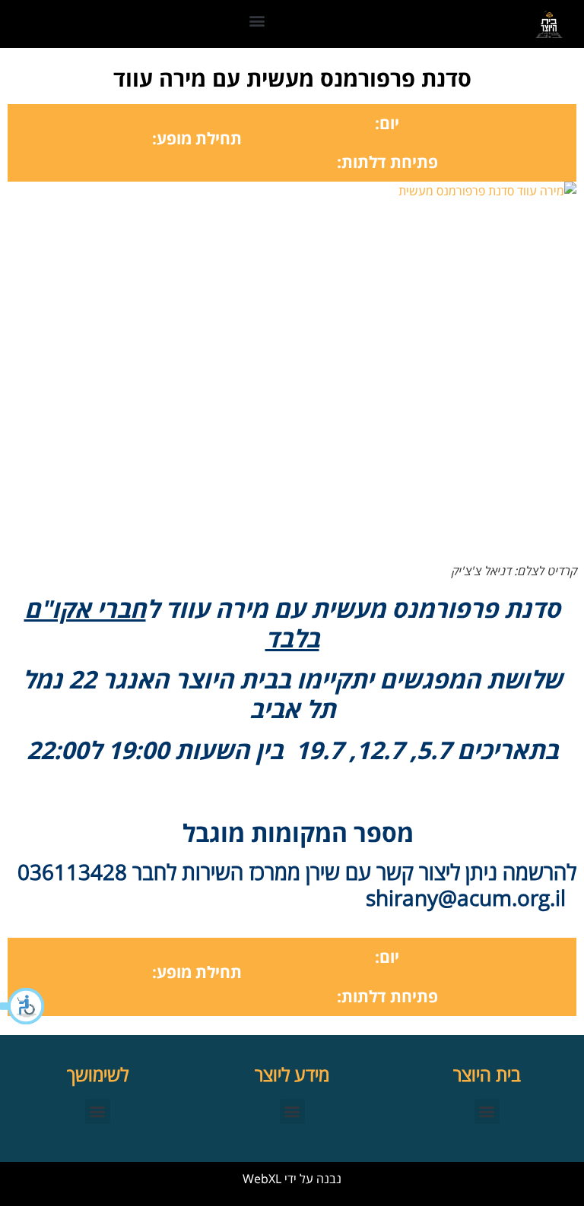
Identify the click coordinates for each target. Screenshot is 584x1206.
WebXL (262, 1178)
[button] (23, 1006)
